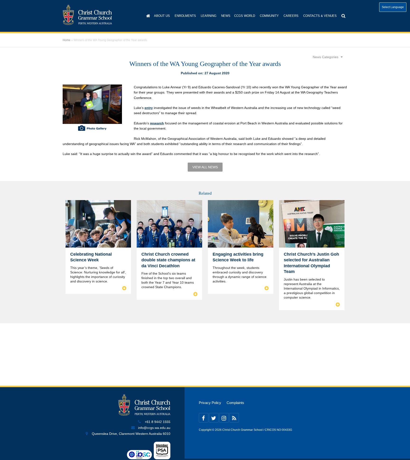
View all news (205, 167)
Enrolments (185, 16)
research (157, 123)
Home (66, 40)
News (225, 16)
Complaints (235, 403)
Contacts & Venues (320, 16)
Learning (208, 16)
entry (148, 108)
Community (269, 16)
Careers (291, 16)
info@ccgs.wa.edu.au (154, 428)
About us (162, 16)
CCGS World (244, 16)
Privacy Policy (210, 403)
